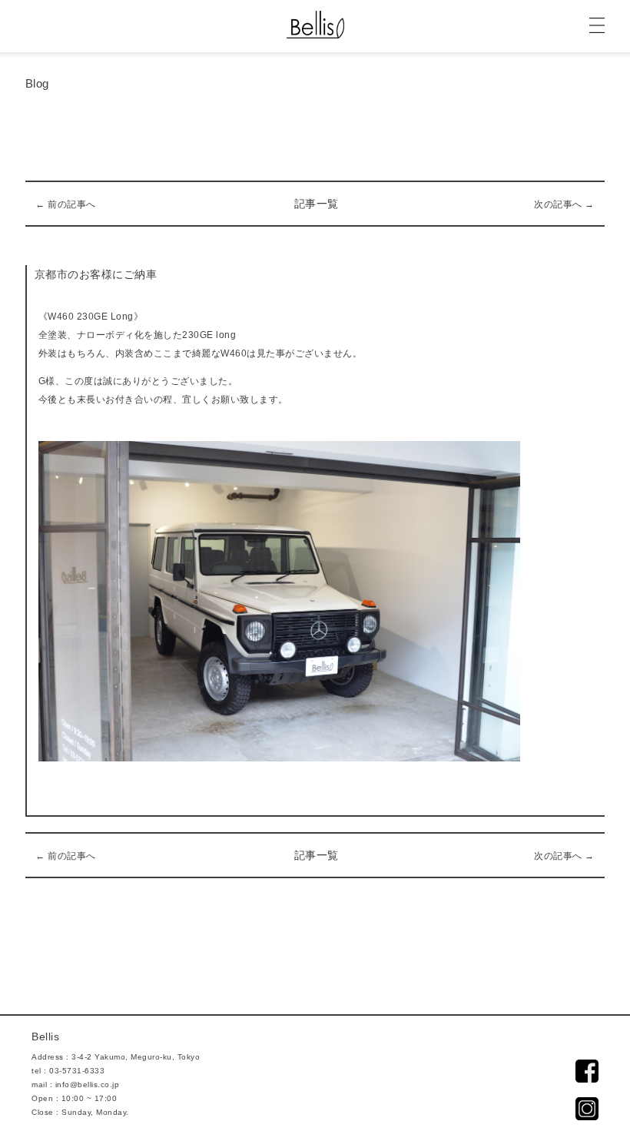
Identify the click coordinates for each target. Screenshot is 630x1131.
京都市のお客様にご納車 (96, 274)
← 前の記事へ (65, 204)
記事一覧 (316, 203)
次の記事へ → (564, 204)
